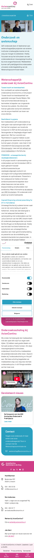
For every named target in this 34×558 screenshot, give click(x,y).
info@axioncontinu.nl (11, 489)
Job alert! (11, 536)
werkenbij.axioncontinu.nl (17, 522)
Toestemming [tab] (6, 248)
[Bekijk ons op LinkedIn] (14, 469)
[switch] (29, 283)
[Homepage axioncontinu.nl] (9, 5)
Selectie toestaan (17, 307)
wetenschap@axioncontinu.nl (20, 451)
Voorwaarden (27, 551)
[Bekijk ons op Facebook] (11, 469)
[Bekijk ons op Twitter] (17, 469)
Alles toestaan (17, 302)
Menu (17, 556)
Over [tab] (27, 248)
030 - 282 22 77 (10, 508)
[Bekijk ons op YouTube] (20, 469)
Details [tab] (17, 248)
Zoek (31, 4)
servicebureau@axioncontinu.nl (14, 510)
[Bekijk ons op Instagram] (23, 469)
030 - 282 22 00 (10, 487)
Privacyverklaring (16, 551)
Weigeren (17, 313)
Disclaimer (6, 551)
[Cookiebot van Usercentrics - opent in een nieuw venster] (24, 243)
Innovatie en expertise (9, 15)
